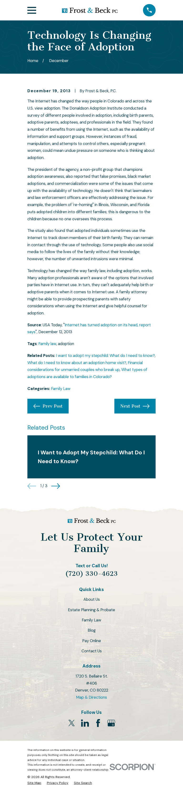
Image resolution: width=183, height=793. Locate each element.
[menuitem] (34, 783)
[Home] (89, 10)
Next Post (130, 406)
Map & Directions (91, 697)
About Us (91, 599)
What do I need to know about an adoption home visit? (76, 362)
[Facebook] (98, 723)
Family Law (61, 388)
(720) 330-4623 (91, 573)
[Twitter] (72, 723)
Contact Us (91, 651)
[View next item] (55, 486)
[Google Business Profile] (111, 723)
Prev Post (53, 406)
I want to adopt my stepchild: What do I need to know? (105, 355)
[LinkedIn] (85, 723)
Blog (92, 630)
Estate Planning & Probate (91, 609)
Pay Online (91, 640)
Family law (47, 343)
